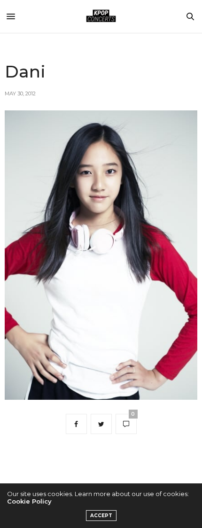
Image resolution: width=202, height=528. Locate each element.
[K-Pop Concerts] (101, 16)
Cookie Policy (29, 501)
